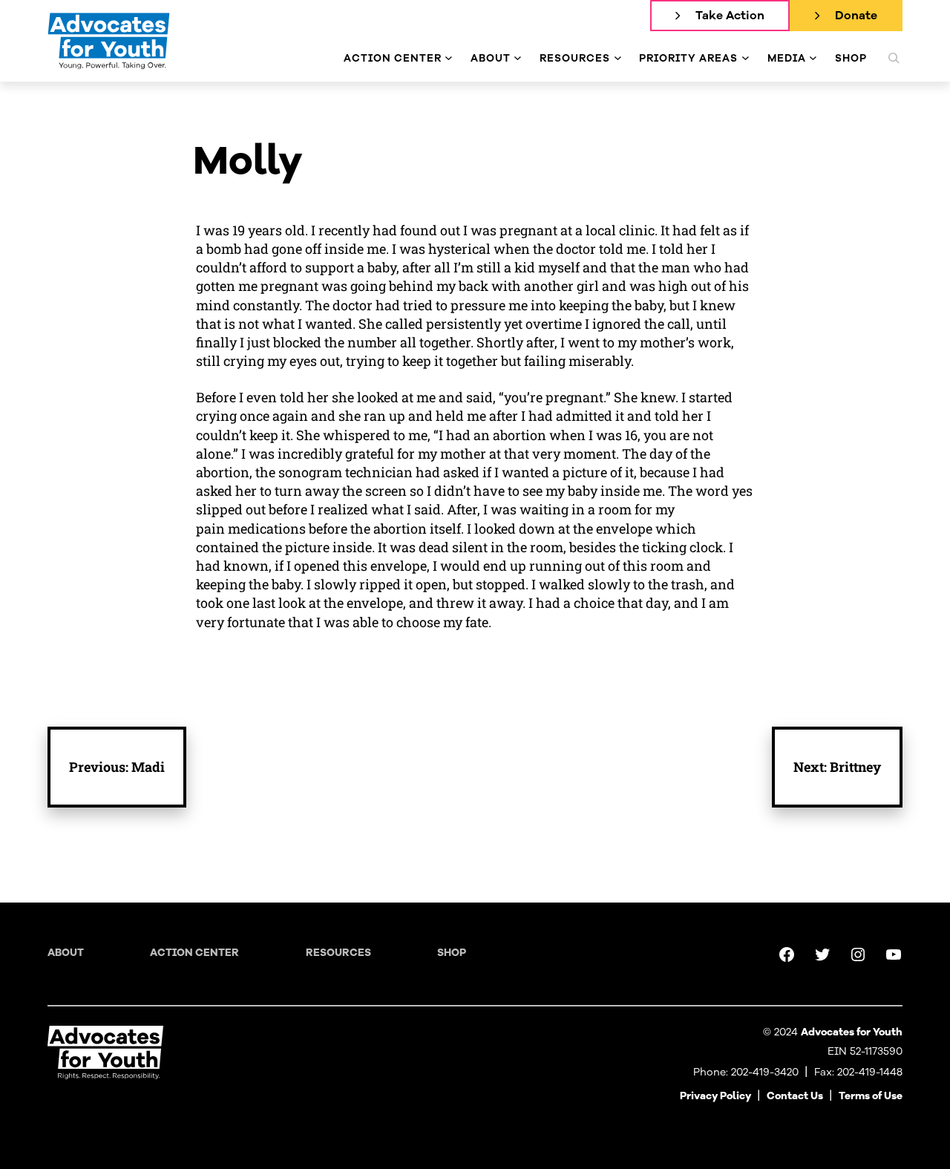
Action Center (194, 953)
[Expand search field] (893, 58)
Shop (451, 953)
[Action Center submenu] (449, 58)
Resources (338, 953)
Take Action (729, 15)
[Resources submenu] (618, 58)
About (66, 953)
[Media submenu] (813, 58)
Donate (856, 15)
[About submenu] (518, 58)
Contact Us (795, 1096)
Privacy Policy (715, 1096)
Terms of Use (870, 1096)
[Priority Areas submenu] (745, 58)
